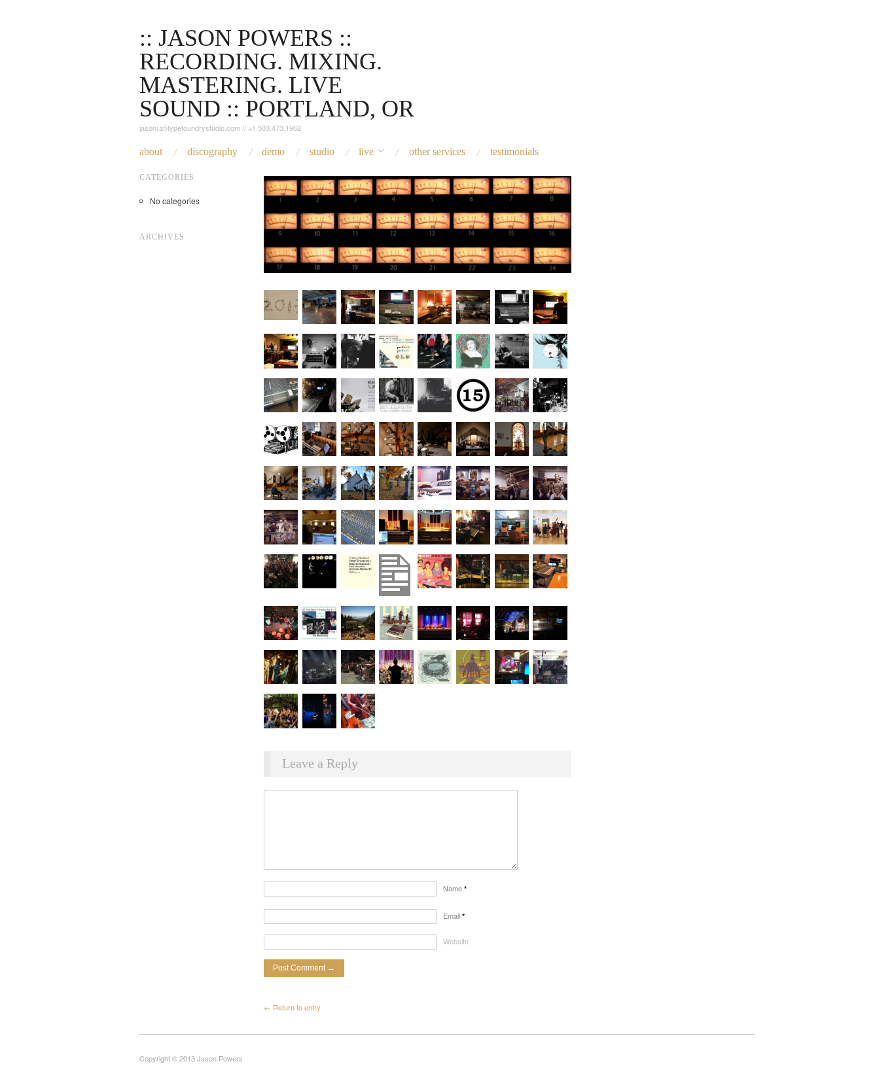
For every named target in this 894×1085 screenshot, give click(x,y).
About (150, 152)
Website (456, 941)
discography (212, 152)
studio (322, 152)
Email (454, 915)
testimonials (514, 152)
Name (455, 888)
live (366, 152)
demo (273, 152)
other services (437, 152)
